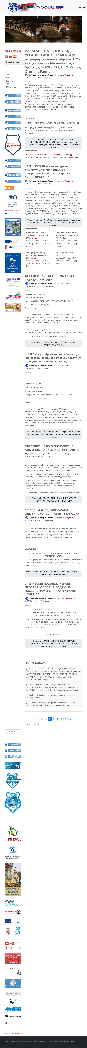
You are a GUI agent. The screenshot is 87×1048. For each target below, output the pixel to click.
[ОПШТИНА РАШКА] (36, 7)
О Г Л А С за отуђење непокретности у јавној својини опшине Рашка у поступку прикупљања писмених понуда (53, 358)
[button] (80, 7)
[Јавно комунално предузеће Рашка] (13, 1023)
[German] (15, 51)
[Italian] (19, 51)
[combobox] (13, 731)
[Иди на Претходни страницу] (30, 719)
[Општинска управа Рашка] (26, 75)
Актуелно (69, 75)
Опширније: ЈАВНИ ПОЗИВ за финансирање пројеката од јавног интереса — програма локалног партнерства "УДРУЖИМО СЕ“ (53, 222)
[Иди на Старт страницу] (27, 719)
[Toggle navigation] (84, 7)
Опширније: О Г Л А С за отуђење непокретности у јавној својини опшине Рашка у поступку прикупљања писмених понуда (54, 434)
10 (70, 719)
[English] (6, 51)
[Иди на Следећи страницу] (74, 719)
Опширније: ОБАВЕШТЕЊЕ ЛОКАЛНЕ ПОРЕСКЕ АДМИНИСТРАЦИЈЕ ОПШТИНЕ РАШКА (54, 499)
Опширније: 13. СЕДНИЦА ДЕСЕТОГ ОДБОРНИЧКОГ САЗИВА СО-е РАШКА (54, 343)
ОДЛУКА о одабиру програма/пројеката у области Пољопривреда (50, 696)
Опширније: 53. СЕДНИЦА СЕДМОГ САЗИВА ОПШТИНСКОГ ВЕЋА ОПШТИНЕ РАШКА (53, 573)
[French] (10, 51)
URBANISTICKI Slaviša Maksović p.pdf (43, 155)
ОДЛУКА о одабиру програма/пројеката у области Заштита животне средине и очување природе (50, 703)
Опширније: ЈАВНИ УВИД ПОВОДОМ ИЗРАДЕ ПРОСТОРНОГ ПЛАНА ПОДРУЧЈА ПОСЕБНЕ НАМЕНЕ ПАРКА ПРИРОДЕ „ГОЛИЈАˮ (54, 644)
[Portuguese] (6, 57)
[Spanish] (15, 57)
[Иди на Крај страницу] (78, 719)
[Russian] (10, 57)
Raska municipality (67, 1041)
